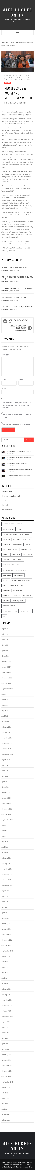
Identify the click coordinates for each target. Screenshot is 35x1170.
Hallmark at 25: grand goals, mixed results (17, 307)
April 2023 (4, 847)
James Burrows (21, 570)
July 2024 (4, 765)
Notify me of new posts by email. (17, 424)
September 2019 (7, 1082)
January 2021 (5, 995)
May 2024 (4, 776)
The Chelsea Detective (9, 606)
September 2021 (7, 951)
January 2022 (5, 929)
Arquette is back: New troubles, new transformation (18, 328)
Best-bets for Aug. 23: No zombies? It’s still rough (18, 475)
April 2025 (4, 716)
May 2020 (4, 1038)
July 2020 (4, 1027)
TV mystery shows (25, 611)
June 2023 (4, 836)
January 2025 (5, 732)
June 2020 (4, 1033)
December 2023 (6, 803)
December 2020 (6, 1000)
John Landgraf (18, 575)
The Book (4, 505)
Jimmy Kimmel (7, 575)
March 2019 (5, 1115)
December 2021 (6, 934)
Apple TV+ (20, 529)
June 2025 (4, 705)
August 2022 (5, 891)
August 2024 (5, 760)
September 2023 (7, 820)
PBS (22, 585)
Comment (5, 355)
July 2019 (4, 1093)
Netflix (5, 585)
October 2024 (6, 749)
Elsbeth (15, 549)
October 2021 (6, 945)
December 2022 (6, 869)
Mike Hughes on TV (17, 12)
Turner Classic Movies (10, 611)
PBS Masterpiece (18, 590)
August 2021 (5, 956)
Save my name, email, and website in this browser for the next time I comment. (16, 405)
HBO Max (20, 560)
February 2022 (6, 923)
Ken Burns (6, 580)
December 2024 (6, 738)
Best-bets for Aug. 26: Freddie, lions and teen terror (19, 457)
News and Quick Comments (11, 496)
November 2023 (6, 809)
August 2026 (5, 629)
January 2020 (5, 1060)
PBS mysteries (7, 596)
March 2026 (5, 656)
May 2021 (4, 973)
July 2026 (4, 634)
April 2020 (4, 1044)
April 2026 (4, 650)
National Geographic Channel (21, 580)
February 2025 (6, 727)
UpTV (4, 616)
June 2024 (4, 771)
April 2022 (4, 913)
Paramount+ (14, 585)
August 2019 (5, 1087)
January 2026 (5, 667)
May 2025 (4, 711)
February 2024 (6, 792)
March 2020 (5, 1049)
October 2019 (6, 1076)
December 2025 (6, 672)
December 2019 (6, 1065)
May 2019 (4, 1104)
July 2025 (4, 700)
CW (29, 539)
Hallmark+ (6, 560)
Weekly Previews (7, 509)
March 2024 (5, 787)
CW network (7, 544)
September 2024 (7, 754)
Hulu (18, 565)
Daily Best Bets (6, 491)
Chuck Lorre (17, 539)
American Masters (8, 529)
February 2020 (6, 1055)
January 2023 (5, 863)
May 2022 (4, 907)
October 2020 (6, 1011)
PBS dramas (6, 590)
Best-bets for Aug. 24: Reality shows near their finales (19, 469)
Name (4, 379)
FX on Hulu (6, 555)
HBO (13, 560)
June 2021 (4, 967)
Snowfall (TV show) (18, 601)
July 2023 (4, 831)
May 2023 (4, 842)
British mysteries (25, 534)
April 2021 (4, 978)
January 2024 (5, 798)
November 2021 (6, 940)
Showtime (6, 601)
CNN (24, 539)
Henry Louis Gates (8, 565)
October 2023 (6, 814)
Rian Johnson (27, 596)
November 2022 (6, 874)
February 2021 (6, 989)
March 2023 (5, 853)
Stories (7, 82)
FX (31, 549)
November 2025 (6, 678)
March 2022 (5, 918)
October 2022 (6, 880)
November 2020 (6, 1005)
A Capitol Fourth (8, 524)
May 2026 (4, 645)
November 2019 (6, 1071)
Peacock (17, 596)
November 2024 (6, 743)
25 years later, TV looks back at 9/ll (14, 268)
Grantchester (27, 555)
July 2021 (4, 962)
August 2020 (5, 1022)
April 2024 (4, 782)
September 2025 (7, 689)
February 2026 (6, 661)
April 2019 (4, 1109)
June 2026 (4, 640)
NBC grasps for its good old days (13, 297)
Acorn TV (19, 524)
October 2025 (6, 683)
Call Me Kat (6, 539)
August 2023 (5, 825)
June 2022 (4, 902)
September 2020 (7, 1016)
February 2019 (6, 1120)
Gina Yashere (16, 555)
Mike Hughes (10, 103)
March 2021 (5, 984)
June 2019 (4, 1098)
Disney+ (27, 544)
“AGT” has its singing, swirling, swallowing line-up (17, 278)
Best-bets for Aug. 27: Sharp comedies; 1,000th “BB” (19, 451)
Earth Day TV (7, 549)
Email (21, 379)
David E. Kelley (17, 544)
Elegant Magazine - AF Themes (20, 1165)
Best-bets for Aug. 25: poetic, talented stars (17, 463)
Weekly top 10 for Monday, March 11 (18, 321)
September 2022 (7, 885)
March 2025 (5, 721)
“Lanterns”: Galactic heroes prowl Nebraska (17, 288)
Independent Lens (8, 570)
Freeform (24, 549)
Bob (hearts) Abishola (10, 534)
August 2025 (5, 694)
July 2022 (4, 896)
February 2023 (6, 858)
